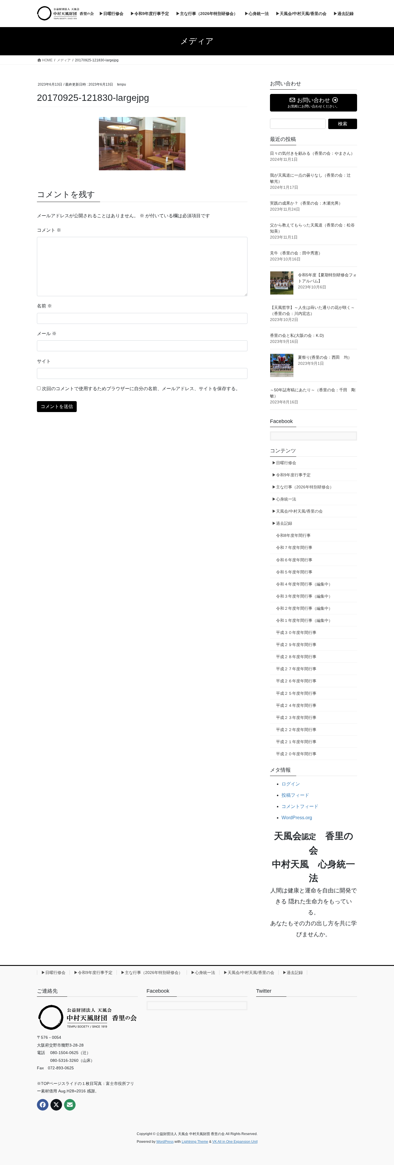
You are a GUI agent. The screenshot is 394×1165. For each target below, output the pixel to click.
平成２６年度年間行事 (296, 681)
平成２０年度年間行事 (296, 754)
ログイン (291, 783)
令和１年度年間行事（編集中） (304, 620)
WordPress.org (297, 817)
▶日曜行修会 (284, 462)
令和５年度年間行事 (294, 572)
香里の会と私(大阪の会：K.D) (297, 335)
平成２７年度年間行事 (296, 668)
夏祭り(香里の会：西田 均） (325, 357)
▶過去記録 (282, 523)
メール (47, 333)
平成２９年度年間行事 (296, 644)
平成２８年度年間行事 (296, 656)
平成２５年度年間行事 (296, 693)
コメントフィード (300, 806)
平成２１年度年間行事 (296, 741)
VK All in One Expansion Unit (235, 1142)
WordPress (165, 1142)
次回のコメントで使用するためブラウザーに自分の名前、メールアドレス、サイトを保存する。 (141, 388)
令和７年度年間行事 (294, 547)
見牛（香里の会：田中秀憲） (296, 253)
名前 (44, 305)
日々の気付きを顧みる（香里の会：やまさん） (312, 153)
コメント (49, 230)
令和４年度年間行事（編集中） (304, 584)
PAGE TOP (379, 1125)
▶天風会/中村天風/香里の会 (297, 511)
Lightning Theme (195, 1142)
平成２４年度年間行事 (296, 705)
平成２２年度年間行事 (296, 729)
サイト (44, 361)
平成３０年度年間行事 (296, 632)
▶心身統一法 (284, 499)
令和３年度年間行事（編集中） (304, 596)
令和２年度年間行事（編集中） (304, 608)
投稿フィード (295, 795)
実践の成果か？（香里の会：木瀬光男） (306, 203)
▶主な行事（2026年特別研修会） (303, 487)
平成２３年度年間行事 (296, 717)
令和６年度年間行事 (294, 560)
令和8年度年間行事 (293, 535)
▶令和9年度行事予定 (291, 475)
